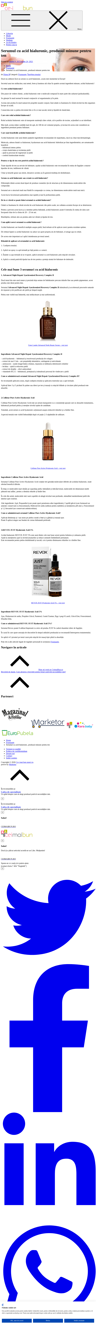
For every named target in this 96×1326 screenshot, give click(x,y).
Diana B (6, 74)
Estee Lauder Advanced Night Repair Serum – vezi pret (48, 345)
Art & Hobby (11, 42)
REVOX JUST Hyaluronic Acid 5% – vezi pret (48, 603)
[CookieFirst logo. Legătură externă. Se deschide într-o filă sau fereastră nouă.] (3, 1305)
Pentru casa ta (11, 45)
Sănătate (9, 40)
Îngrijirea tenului (34, 74)
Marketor (12, 764)
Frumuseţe (10, 38)
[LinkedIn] (49, 1218)
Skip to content (7, 2)
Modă (8, 36)
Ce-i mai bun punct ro (24, 762)
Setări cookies (11, 758)
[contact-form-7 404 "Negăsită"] (23, 856)
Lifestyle (9, 33)
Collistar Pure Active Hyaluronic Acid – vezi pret (48, 468)
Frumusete (55, 642)
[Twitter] (49, 963)
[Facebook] (49, 1111)
